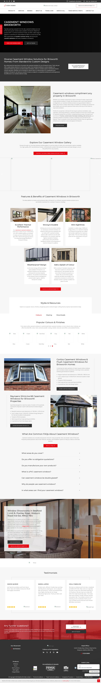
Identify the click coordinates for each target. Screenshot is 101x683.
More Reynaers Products (21, 425)
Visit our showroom (91, 1)
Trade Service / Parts (75, 10)
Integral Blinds (16, 672)
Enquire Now (60, 125)
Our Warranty (88, 677)
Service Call (61, 10)
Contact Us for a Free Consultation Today (49, 153)
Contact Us (90, 10)
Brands (29, 10)
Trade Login (49, 10)
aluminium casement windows (23, 230)
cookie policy (65, 681)
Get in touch (31, 43)
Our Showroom (15, 542)
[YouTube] (14, 1)
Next (99, 174)
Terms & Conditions (38, 677)
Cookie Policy (79, 677)
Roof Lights (16, 670)
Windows (15, 664)
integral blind (25, 526)
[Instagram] (11, 1)
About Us (39, 10)
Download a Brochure (75, 1)
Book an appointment (86, 5)
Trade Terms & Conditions (52, 677)
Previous (2, 174)
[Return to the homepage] (50, 5)
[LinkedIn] (4, 1)
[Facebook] (9, 1)
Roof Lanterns (15, 668)
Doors (15, 666)
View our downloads (13, 43)
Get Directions (16, 648)
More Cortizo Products (67, 388)
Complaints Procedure (67, 677)
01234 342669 (86, 653)
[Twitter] (7, 1)
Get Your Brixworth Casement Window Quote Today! (78, 66)
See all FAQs (50, 445)
